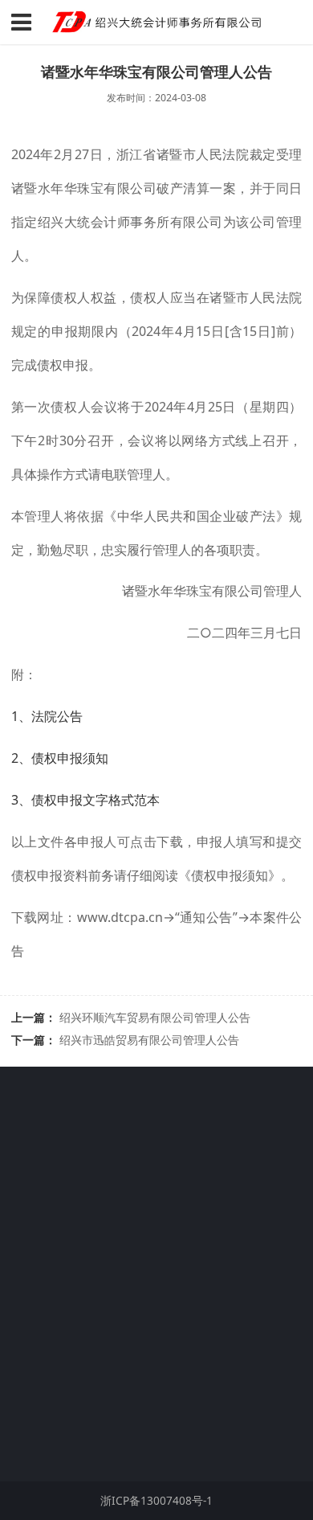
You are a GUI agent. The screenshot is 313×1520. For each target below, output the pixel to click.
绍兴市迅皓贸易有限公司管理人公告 (149, 1039)
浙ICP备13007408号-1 (68, 1442)
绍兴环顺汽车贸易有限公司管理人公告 (154, 1017)
